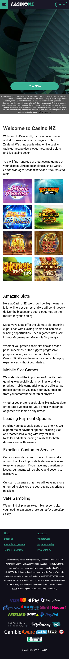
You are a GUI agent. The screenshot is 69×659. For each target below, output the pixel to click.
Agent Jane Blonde (30, 169)
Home (7, 533)
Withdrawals (43, 539)
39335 (14, 589)
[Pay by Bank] (50, 602)
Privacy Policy (44, 550)
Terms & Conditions (13, 550)
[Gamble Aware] (20, 634)
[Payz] (33, 617)
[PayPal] (50, 617)
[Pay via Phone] (11, 609)
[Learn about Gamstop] (47, 634)
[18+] (62, 634)
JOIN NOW (34, 86)
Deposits (8, 539)
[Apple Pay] (34, 602)
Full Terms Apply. (44, 112)
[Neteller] (17, 617)
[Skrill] (46, 609)
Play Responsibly (45, 544)
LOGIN (61, 4)
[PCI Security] (56, 626)
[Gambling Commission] (18, 626)
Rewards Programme (14, 544)
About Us (42, 533)
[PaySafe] (30, 609)
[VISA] (17, 602)
